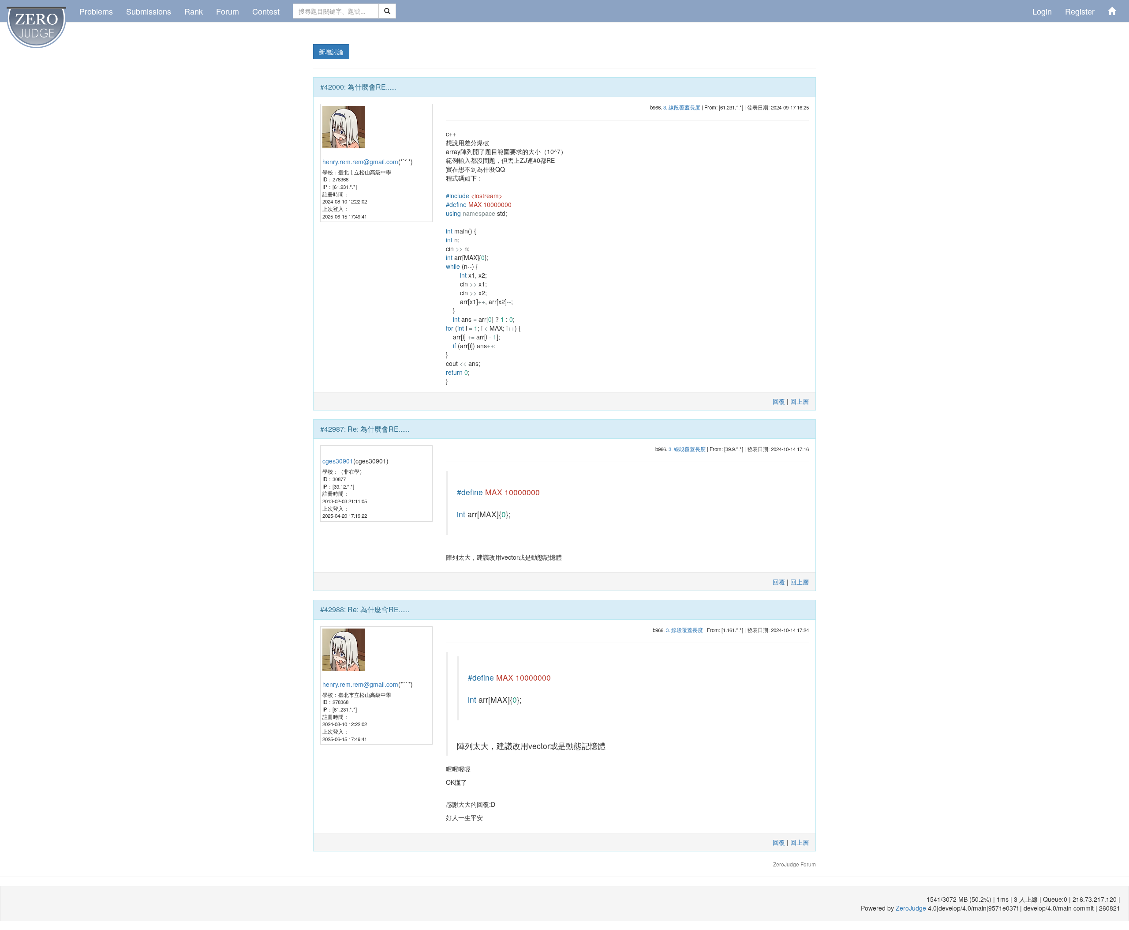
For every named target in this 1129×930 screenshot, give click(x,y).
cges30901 (337, 460)
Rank (193, 11)
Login (1042, 11)
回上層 (799, 401)
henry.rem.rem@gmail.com (360, 161)
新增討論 (331, 51)
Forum (227, 11)
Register (1080, 11)
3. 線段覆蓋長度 (681, 107)
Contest (266, 11)
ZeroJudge (911, 908)
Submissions (148, 11)
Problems (96, 11)
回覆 (779, 401)
